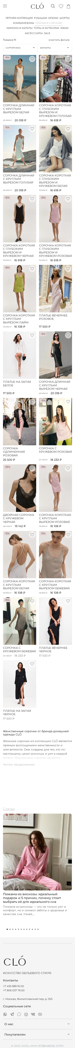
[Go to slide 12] (38, 929)
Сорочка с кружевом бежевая (19, 649)
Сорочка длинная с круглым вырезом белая (18, 109)
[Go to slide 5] (18, 929)
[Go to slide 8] (26, 929)
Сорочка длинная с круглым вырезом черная (54, 385)
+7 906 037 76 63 (13, 990)
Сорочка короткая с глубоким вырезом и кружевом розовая (55, 251)
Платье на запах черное (17, 712)
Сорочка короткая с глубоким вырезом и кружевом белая (55, 181)
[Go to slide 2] (10, 929)
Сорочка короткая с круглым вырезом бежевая (55, 585)
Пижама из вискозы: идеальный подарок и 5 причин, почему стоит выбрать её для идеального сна (32, 898)
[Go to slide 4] (15, 929)
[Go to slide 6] (21, 929)
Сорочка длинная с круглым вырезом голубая (18, 179)
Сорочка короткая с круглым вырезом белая (19, 585)
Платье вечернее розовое (53, 317)
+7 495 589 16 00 (13, 986)
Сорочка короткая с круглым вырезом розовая (55, 518)
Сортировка (13, 48)
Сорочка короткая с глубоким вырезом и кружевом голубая (55, 111)
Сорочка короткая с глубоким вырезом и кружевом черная (19, 251)
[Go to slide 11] (35, 929)
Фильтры (45, 48)
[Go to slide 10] (32, 929)
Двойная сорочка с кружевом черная (18, 518)
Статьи (9, 809)
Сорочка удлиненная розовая (14, 452)
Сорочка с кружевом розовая (55, 450)
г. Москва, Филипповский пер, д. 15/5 (27, 998)
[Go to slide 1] (7, 929)
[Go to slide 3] (12, 929)
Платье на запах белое (17, 383)
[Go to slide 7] (24, 929)
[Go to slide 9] (29, 929)
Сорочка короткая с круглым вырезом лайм (19, 319)
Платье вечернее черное (53, 649)
